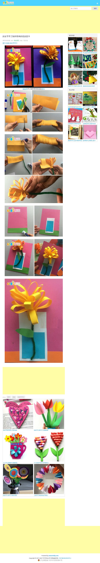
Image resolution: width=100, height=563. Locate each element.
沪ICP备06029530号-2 (65, 558)
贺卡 (4, 43)
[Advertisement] (50, 24)
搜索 (95, 8)
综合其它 (16, 40)
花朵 (7, 43)
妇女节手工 (13, 43)
